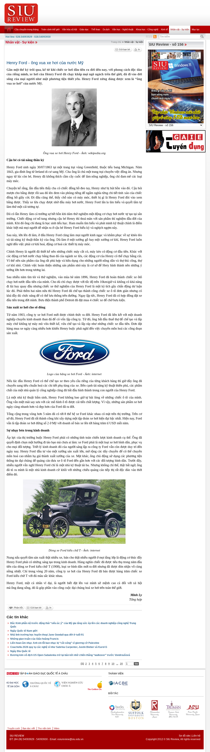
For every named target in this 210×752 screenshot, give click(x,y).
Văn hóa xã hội (69, 29)
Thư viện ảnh (44, 728)
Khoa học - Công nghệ (147, 29)
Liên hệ (196, 735)
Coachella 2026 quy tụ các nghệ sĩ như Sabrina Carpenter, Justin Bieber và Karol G (58, 647)
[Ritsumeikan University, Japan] (139, 709)
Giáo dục (84, 29)
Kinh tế (164, 29)
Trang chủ (116, 42)
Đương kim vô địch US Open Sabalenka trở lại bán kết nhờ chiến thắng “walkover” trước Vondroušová (70, 655)
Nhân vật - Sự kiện (179, 29)
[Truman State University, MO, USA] (158, 709)
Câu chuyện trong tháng (27, 29)
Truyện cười (13, 728)
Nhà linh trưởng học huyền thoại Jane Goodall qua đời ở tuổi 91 (47, 634)
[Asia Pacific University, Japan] (177, 709)
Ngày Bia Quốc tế (20, 651)
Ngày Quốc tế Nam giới (23, 630)
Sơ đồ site (184, 735)
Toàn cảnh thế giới (50, 29)
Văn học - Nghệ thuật (122, 29)
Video (56, 728)
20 (121, 663)
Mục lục (196, 29)
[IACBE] (118, 683)
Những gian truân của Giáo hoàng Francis (34, 638)
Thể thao (95, 29)
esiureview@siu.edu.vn (70, 739)
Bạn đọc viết (29, 728)
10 (113, 663)
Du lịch (106, 29)
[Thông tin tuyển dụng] (175, 141)
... (117, 663)
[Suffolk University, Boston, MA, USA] (120, 709)
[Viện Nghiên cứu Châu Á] (26, 684)
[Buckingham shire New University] (196, 709)
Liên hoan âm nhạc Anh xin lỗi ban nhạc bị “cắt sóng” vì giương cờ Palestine (54, 643)
